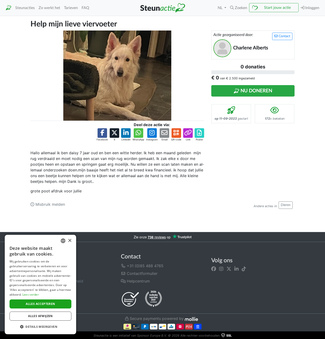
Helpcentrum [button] (138, 281)
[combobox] (63, 240)
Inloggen (311, 8)
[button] (238, 8)
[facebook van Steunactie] (213, 268)
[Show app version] (321, 335)
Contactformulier (142, 273)
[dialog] (40, 284)
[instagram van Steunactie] (221, 268)
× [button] (69, 240)
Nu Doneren (255, 90)
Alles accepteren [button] (40, 304)
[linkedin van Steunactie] (236, 268)
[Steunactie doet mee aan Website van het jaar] (153, 299)
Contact (284, 36)
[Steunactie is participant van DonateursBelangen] (130, 299)
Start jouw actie (277, 8)
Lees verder (30, 295)
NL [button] (220, 8)
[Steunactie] (8, 8)
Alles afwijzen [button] (40, 316)
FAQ (85, 8)
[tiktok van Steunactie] (244, 268)
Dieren (286, 205)
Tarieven (71, 8)
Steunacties (25, 8)
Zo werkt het (49, 8)
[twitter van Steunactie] (229, 268)
